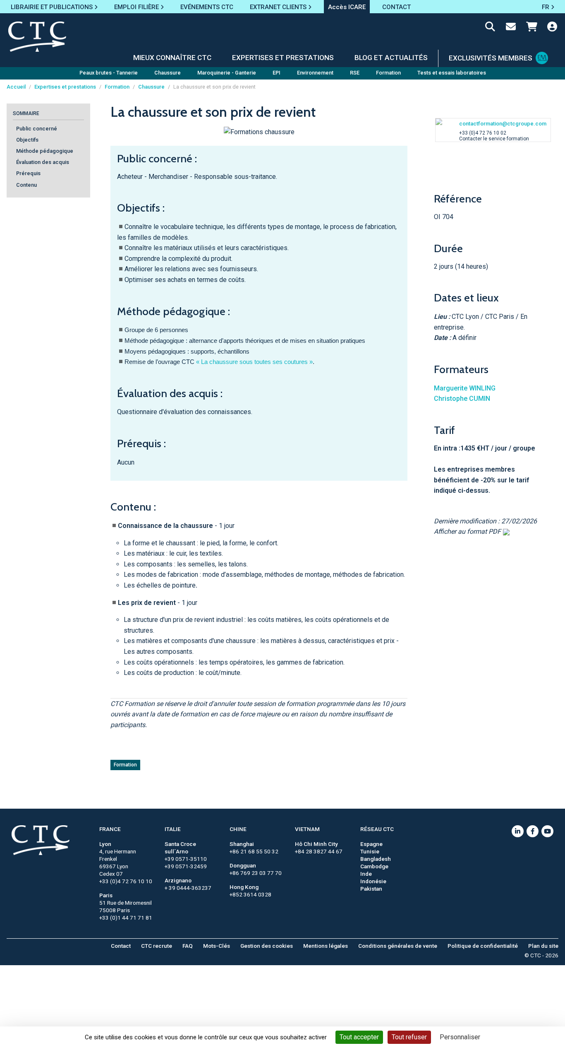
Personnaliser (460, 1037)
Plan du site (543, 945)
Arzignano (178, 880)
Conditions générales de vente (397, 945)
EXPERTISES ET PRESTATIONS (283, 57)
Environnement (315, 73)
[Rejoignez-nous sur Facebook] (533, 831)
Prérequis (28, 174)
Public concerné (36, 129)
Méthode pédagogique (44, 151)
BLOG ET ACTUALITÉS (391, 57)
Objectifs (27, 140)
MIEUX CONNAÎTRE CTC (172, 57)
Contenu (26, 185)
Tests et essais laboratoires (451, 73)
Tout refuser (409, 1037)
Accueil (16, 87)
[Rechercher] (490, 28)
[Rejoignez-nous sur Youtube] (547, 831)
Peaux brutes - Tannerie (108, 73)
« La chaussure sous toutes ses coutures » (254, 362)
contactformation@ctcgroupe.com (502, 123)
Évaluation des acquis (42, 162)
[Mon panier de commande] (531, 28)
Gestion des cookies (266, 945)
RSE (354, 73)
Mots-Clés (216, 945)
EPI (276, 73)
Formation (388, 73)
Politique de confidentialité (483, 945)
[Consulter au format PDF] (505, 531)
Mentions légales (325, 945)
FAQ (187, 945)
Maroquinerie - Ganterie (226, 73)
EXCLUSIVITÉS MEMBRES (490, 58)
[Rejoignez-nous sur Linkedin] (518, 831)
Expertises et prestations (65, 87)
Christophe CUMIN (462, 398)
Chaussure (167, 73)
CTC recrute (156, 945)
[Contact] (511, 28)
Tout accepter (359, 1037)
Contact (121, 945)
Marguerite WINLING (465, 388)
